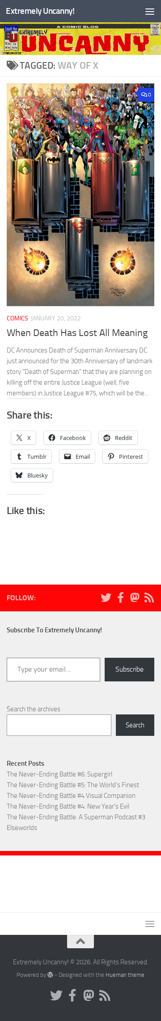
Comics (17, 318)
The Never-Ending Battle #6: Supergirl (59, 774)
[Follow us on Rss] (149, 597)
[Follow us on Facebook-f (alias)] (120, 597)
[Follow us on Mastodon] (134, 597)
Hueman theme (125, 974)
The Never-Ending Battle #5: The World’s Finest (73, 785)
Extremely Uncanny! (40, 11)
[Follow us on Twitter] (106, 597)
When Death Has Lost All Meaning (77, 333)
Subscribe (129, 669)
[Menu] (150, 11)
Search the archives (33, 709)
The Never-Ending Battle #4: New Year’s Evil (68, 806)
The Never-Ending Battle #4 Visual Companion (71, 796)
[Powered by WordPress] (50, 975)
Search (135, 725)
